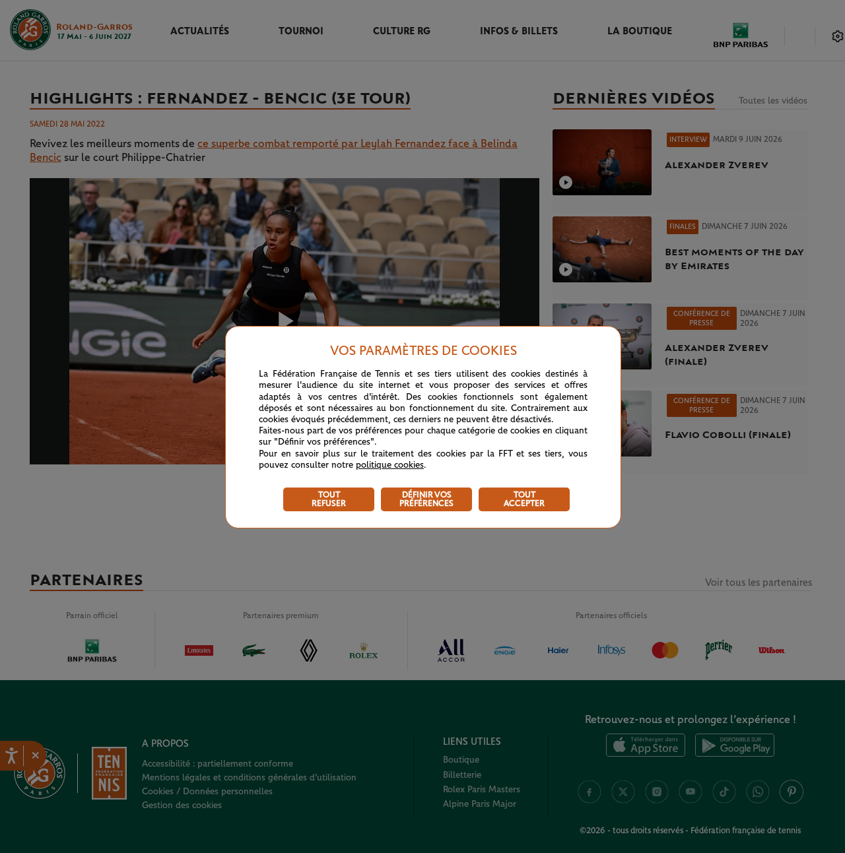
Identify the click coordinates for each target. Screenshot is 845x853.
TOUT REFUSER (329, 499)
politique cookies (390, 465)
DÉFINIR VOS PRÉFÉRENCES (426, 499)
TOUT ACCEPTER (524, 499)
